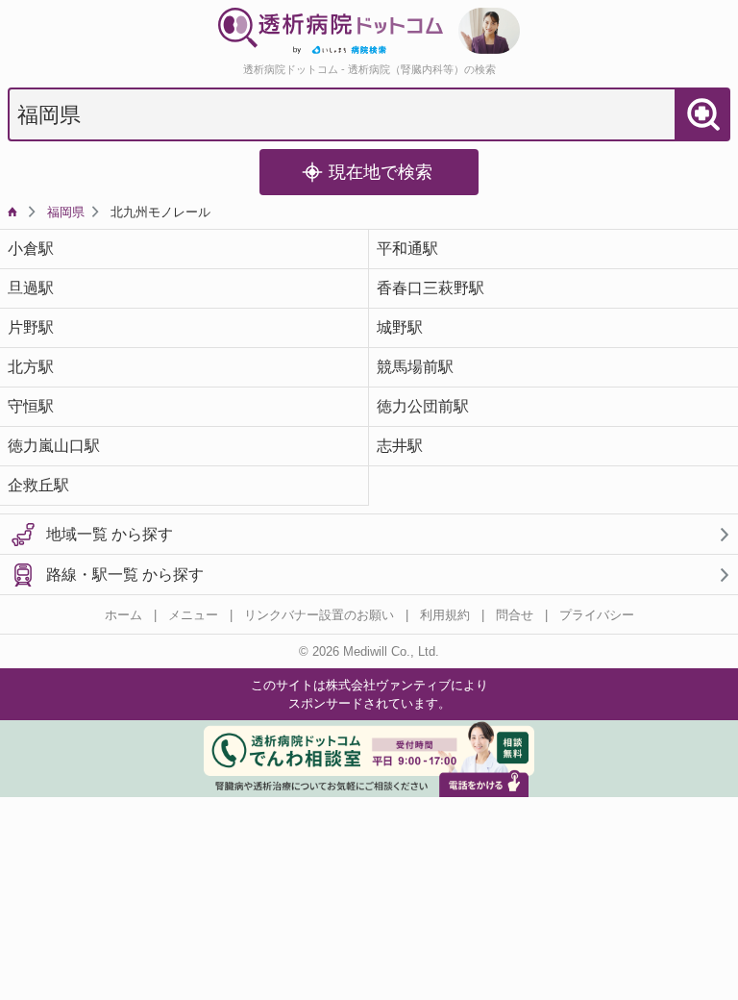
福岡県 (66, 212)
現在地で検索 (380, 172)
